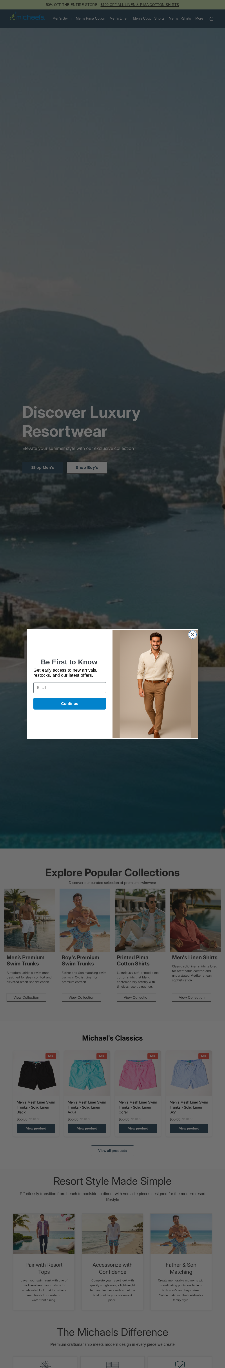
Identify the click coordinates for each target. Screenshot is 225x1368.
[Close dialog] (192, 634)
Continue (69, 703)
